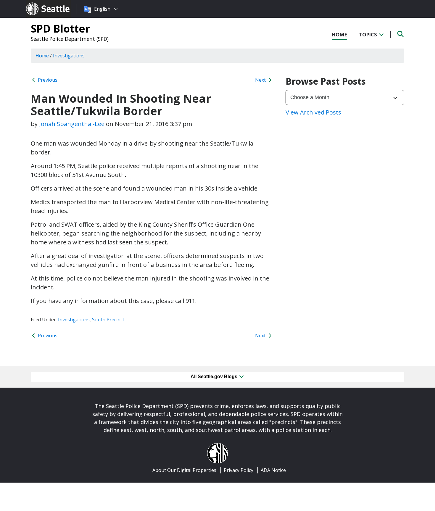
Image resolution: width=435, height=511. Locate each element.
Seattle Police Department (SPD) (70, 38)
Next (261, 80)
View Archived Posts (313, 112)
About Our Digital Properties (184, 470)
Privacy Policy (238, 470)
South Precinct (108, 319)
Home (339, 34)
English (102, 9)
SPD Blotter (60, 28)
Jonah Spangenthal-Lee (71, 124)
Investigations (74, 319)
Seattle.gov (38, 3)
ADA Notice (273, 470)
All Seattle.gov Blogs (215, 376)
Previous (47, 80)
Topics (368, 34)
